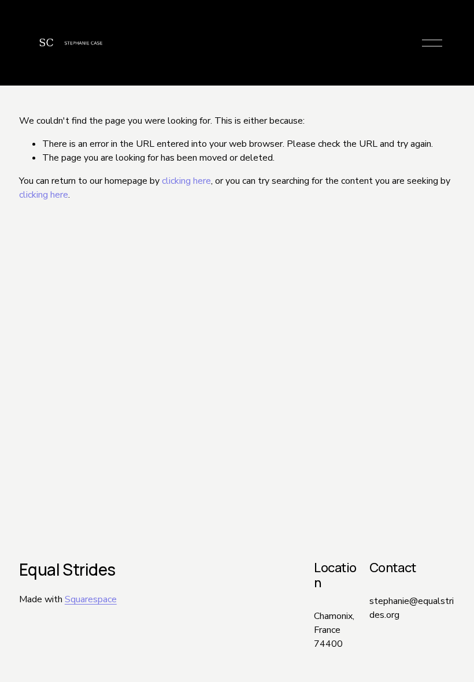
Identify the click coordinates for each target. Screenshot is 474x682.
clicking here (186, 181)
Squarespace (91, 599)
